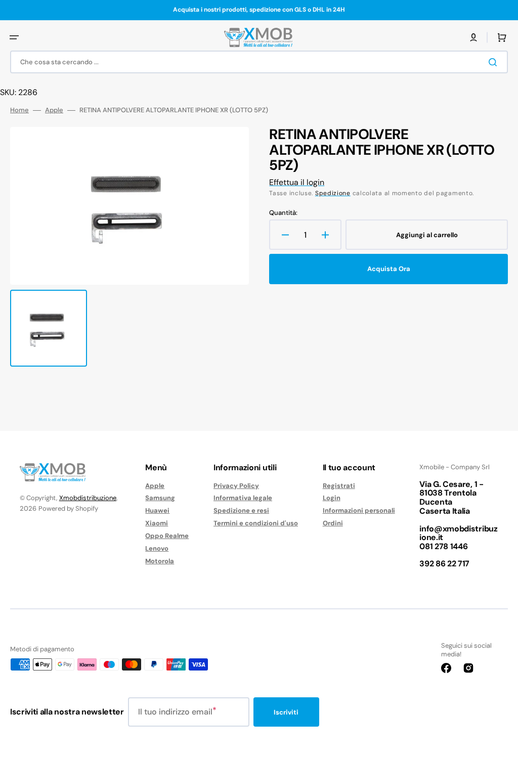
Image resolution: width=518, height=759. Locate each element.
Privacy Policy (236, 486)
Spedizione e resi (241, 510)
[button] (14, 37)
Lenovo (156, 548)
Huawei (157, 510)
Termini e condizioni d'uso (255, 523)
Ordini (333, 523)
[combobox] (259, 62)
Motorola (159, 561)
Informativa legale (242, 498)
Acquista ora (388, 268)
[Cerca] (495, 62)
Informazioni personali (359, 510)
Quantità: (283, 213)
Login (331, 498)
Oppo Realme (167, 535)
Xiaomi (156, 523)
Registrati (339, 486)
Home (19, 110)
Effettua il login (296, 182)
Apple (54, 110)
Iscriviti (286, 712)
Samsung (160, 498)
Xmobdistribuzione (87, 498)
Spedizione (333, 193)
